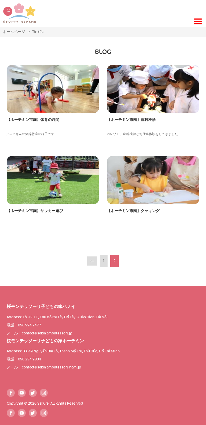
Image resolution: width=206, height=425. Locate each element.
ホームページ (14, 31)
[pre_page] (92, 261)
